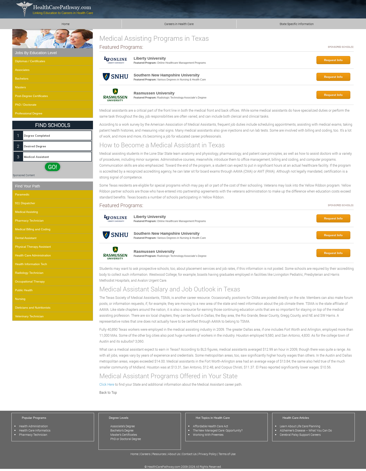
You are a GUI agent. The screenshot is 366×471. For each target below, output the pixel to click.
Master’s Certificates (123, 435)
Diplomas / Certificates (30, 61)
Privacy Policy (207, 454)
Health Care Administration (33, 255)
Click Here (106, 384)
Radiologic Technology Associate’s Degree (182, 97)
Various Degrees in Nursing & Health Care (181, 79)
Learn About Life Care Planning (300, 426)
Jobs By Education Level (36, 53)
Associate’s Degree (122, 426)
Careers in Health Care (179, 24)
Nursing (20, 299)
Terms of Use (227, 454)
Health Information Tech (31, 264)
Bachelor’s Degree (121, 430)
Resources (159, 454)
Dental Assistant (25, 238)
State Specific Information (297, 24)
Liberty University (150, 58)
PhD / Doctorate (25, 104)
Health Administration (33, 426)
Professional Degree (28, 113)
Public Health (24, 290)
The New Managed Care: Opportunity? (218, 430)
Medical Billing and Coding (32, 229)
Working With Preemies (208, 435)
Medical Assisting (26, 212)
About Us (174, 454)
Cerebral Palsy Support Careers (300, 435)
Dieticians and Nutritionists (32, 307)
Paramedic (22, 194)
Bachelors (21, 78)
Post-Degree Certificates (31, 96)
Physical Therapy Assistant (33, 246)
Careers (145, 454)
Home (65, 24)
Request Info (333, 60)
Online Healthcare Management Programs (181, 62)
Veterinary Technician (29, 316)
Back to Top (108, 392)
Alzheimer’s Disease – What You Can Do (306, 430)
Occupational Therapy (30, 281)
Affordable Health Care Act (210, 426)
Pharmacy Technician (29, 220)
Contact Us (189, 454)
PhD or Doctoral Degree (125, 439)
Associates (22, 70)
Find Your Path (27, 186)
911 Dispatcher (25, 203)
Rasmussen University (154, 93)
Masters (20, 87)
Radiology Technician (29, 272)
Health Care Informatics (34, 430)
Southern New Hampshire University (167, 75)
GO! (52, 166)
